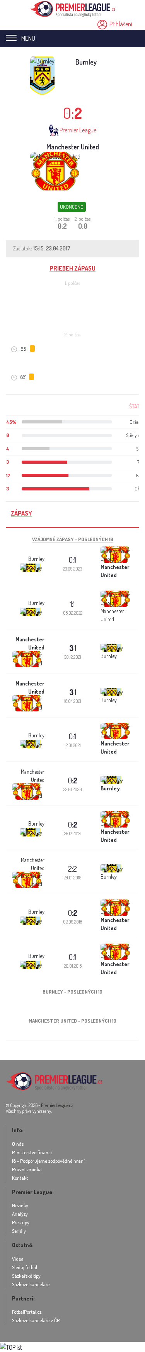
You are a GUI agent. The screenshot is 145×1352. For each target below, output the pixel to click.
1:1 (72, 604)
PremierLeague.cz (57, 1105)
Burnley (86, 62)
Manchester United (72, 146)
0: (72, 560)
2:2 (72, 869)
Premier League (78, 130)
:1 (72, 648)
